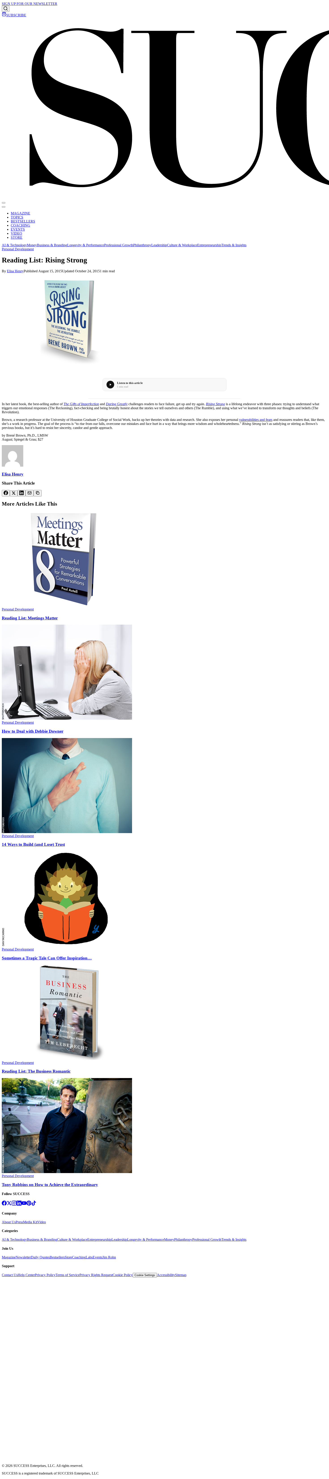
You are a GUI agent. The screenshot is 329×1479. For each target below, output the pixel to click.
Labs (89, 1257)
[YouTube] (23, 1204)
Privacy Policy (45, 1275)
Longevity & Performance (85, 245)
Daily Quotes (40, 1257)
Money (32, 245)
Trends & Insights (233, 245)
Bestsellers (57, 1257)
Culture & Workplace (182, 245)
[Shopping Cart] (4, 15)
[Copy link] (38, 493)
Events (97, 1257)
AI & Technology (14, 245)
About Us (9, 1222)
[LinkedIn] (19, 1204)
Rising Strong (215, 404)
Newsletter (23, 1257)
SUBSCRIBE (16, 15)
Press (19, 1222)
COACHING (20, 225)
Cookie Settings (145, 1275)
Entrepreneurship (209, 245)
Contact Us (10, 1275)
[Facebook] (4, 1204)
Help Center (26, 1275)
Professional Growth (118, 245)
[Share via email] (30, 493)
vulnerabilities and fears (255, 420)
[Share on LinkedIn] (21, 493)
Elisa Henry (15, 271)
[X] (9, 1204)
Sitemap (180, 1275)
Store (68, 1257)
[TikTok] (33, 1204)
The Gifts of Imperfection (81, 404)
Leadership (159, 245)
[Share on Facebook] (6, 493)
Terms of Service (67, 1275)
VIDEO (16, 233)
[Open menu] (3, 203)
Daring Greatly (117, 404)
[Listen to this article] (110, 385)
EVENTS (18, 229)
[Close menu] (3, 207)
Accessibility (166, 1275)
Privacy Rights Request (96, 1275)
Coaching (79, 1257)
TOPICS (17, 217)
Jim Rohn (109, 1257)
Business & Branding (52, 245)
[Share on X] (13, 493)
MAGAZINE (20, 213)
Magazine (9, 1257)
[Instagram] (14, 1204)
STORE (16, 237)
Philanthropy (142, 245)
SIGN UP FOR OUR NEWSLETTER (29, 4)
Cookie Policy (123, 1275)
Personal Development (18, 249)
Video (41, 1222)
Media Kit (30, 1222)
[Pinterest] (28, 1204)
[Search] (5, 9)
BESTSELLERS (23, 221)
